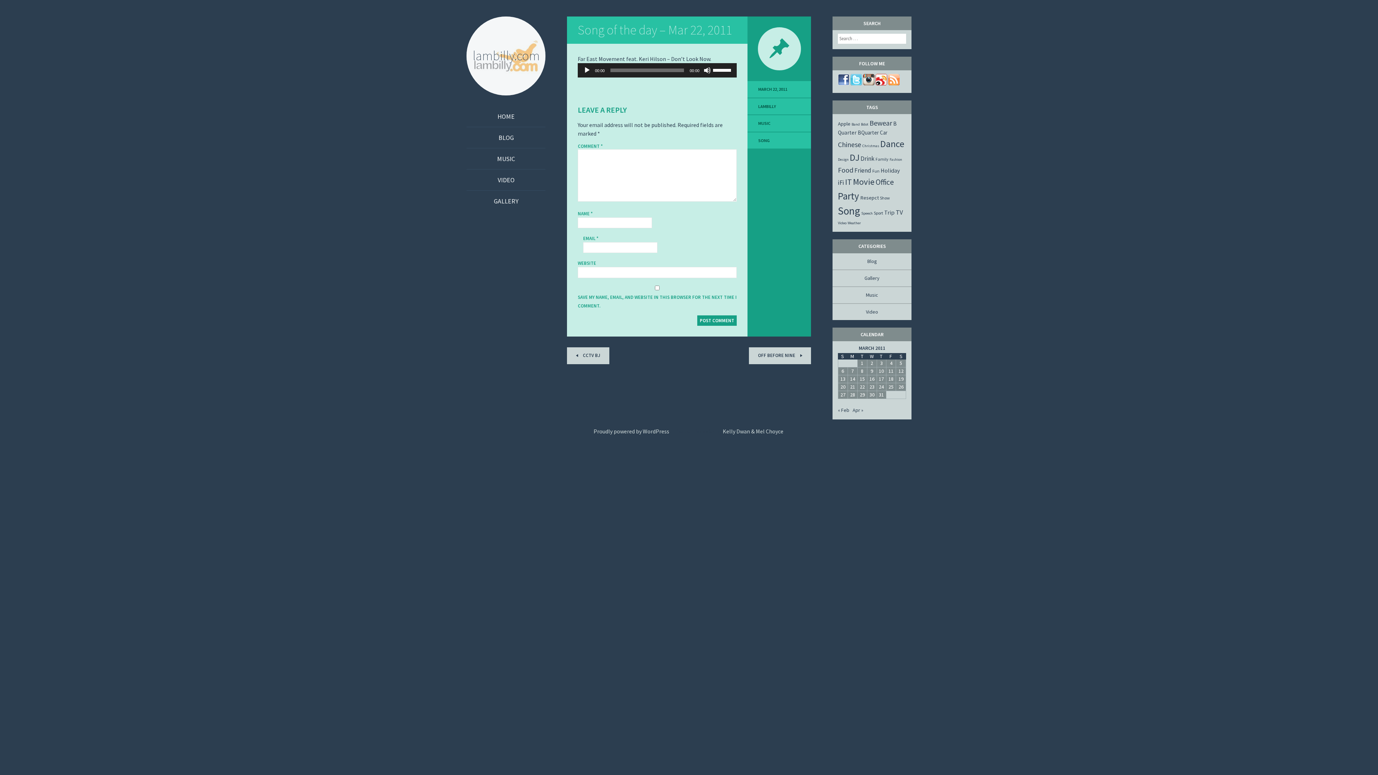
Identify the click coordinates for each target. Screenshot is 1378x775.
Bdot (864, 124)
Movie (864, 181)
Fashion (896, 159)
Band (856, 124)
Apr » (858, 410)
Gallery (506, 201)
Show (885, 198)
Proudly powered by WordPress (631, 431)
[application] (657, 70)
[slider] (723, 69)
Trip (889, 212)
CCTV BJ (591, 355)
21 (852, 387)
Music (506, 159)
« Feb (843, 410)
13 (842, 379)
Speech (867, 213)
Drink (868, 159)
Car (883, 132)
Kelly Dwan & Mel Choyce (753, 431)
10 (881, 371)
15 (862, 379)
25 (891, 387)
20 (842, 387)
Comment (590, 146)
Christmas (870, 146)
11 (891, 371)
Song (764, 140)
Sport (878, 213)
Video (506, 180)
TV (899, 212)
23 (872, 387)
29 (862, 394)
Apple (844, 124)
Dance (892, 144)
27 (842, 394)
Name (585, 214)
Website (587, 263)
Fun (876, 171)
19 (901, 379)
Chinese (849, 144)
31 (881, 394)
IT (848, 182)
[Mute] (707, 70)
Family (882, 159)
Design (843, 159)
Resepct (869, 197)
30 (872, 394)
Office (885, 182)
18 (891, 379)
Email (591, 238)
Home (506, 116)
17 (881, 379)
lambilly (767, 106)
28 (852, 394)
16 (872, 379)
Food (845, 169)
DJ (854, 157)
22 (862, 387)
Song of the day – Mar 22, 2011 (655, 30)
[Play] (587, 70)
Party (848, 196)
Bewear (881, 122)
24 (881, 387)
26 (901, 387)
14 (852, 379)
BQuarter (868, 132)
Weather (854, 223)
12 (901, 371)
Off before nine (777, 355)
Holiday (890, 170)
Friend (862, 170)
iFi (841, 182)
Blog (506, 137)
